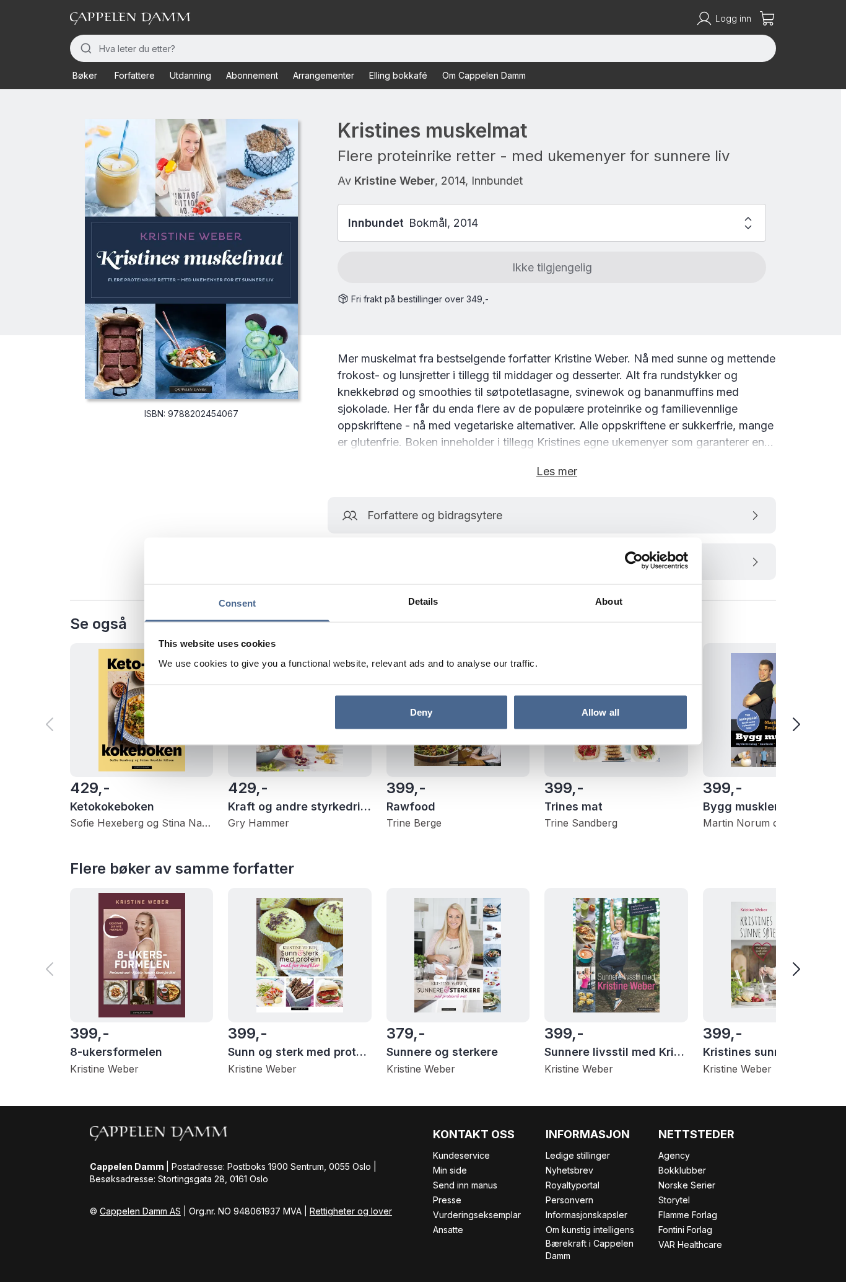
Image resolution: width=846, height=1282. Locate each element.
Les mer (556, 471)
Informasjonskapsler (586, 1215)
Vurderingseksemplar (477, 1215)
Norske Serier (686, 1185)
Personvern (569, 1200)
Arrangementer (323, 75)
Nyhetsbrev (569, 1170)
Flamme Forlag (687, 1215)
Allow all (600, 712)
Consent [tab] (237, 602)
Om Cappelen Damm (484, 75)
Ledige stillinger (578, 1155)
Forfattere (135, 75)
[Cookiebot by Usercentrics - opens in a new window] (634, 560)
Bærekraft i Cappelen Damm (590, 1249)
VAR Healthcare (690, 1244)
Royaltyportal (573, 1185)
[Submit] (84, 48)
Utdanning (190, 75)
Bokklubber (682, 1170)
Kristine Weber (394, 180)
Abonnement (252, 75)
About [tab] (608, 600)
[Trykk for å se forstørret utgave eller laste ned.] (191, 259)
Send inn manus (465, 1185)
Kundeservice (461, 1155)
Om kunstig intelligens (590, 1229)
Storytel (674, 1200)
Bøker (84, 75)
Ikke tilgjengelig (552, 267)
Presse (447, 1200)
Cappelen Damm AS (140, 1211)
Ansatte (448, 1229)
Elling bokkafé (398, 75)
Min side (450, 1170)
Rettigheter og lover (351, 1211)
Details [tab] (423, 600)
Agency (674, 1155)
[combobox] (423, 48)
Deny (421, 712)
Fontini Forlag (685, 1229)
